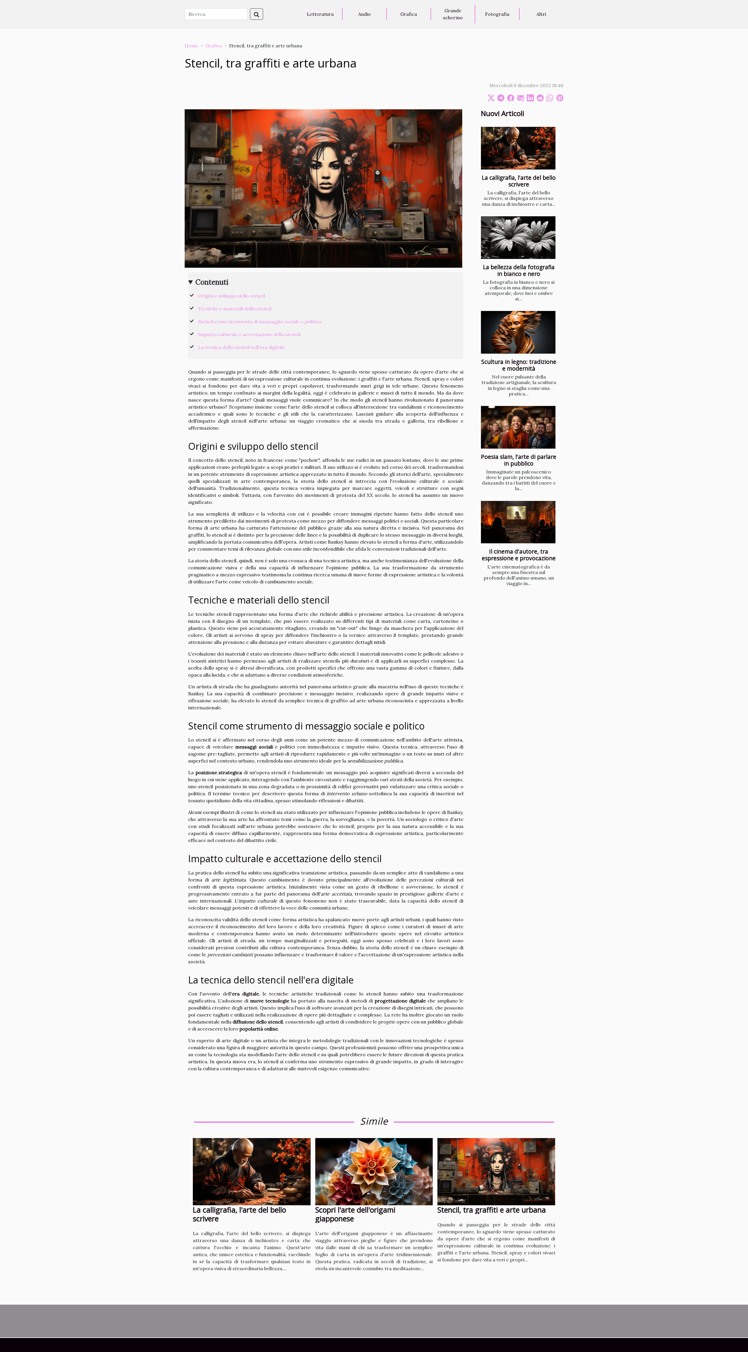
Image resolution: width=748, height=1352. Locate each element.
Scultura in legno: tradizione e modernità (518, 365)
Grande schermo (453, 14)
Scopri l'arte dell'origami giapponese (355, 1214)
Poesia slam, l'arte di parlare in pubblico (518, 460)
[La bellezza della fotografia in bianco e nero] (518, 237)
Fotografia (497, 14)
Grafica (408, 14)
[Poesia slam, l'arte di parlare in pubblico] (518, 427)
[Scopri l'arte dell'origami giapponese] (374, 1171)
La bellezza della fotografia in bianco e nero (519, 270)
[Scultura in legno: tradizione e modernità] (518, 332)
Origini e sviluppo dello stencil (231, 296)
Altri (541, 14)
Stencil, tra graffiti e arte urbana (491, 1210)
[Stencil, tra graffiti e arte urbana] (496, 1171)
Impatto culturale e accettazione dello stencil (249, 334)
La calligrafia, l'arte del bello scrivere (519, 181)
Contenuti (211, 282)
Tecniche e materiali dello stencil (234, 309)
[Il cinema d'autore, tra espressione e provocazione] (518, 522)
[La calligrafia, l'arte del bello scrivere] (518, 148)
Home (191, 46)
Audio (364, 14)
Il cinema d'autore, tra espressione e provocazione (519, 554)
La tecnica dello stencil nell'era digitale (241, 347)
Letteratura (320, 14)
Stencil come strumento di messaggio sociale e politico (260, 321)
